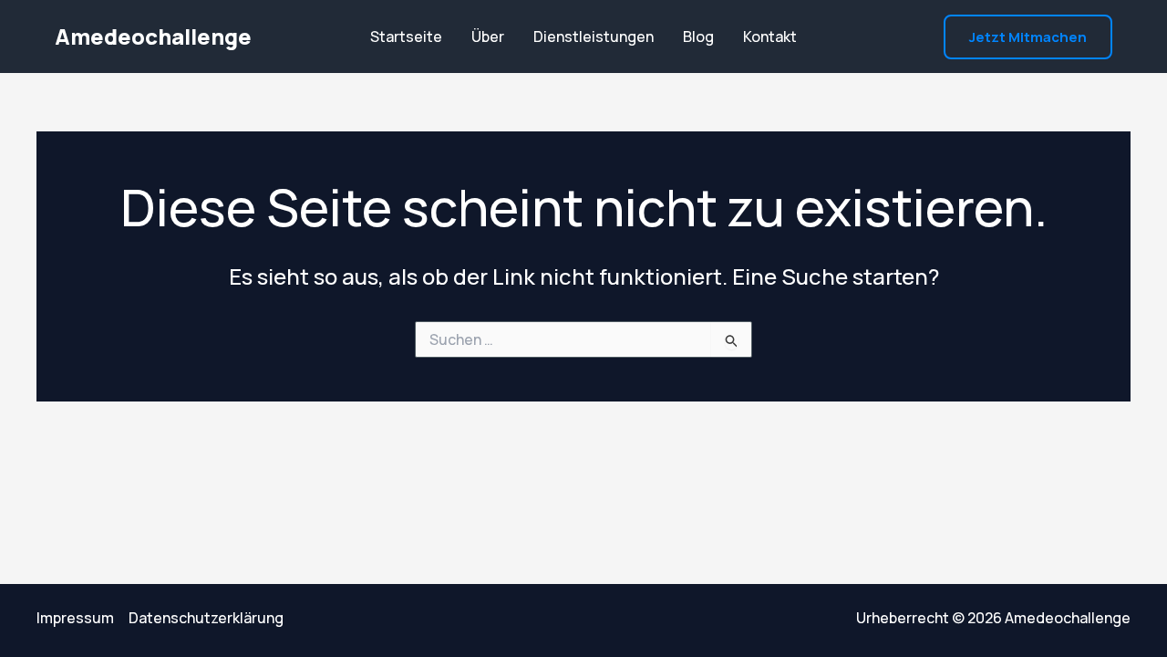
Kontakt (770, 36)
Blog (698, 36)
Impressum (75, 618)
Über (487, 36)
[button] (1028, 37)
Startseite (406, 36)
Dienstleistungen (593, 36)
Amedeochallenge (153, 36)
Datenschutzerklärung (206, 618)
